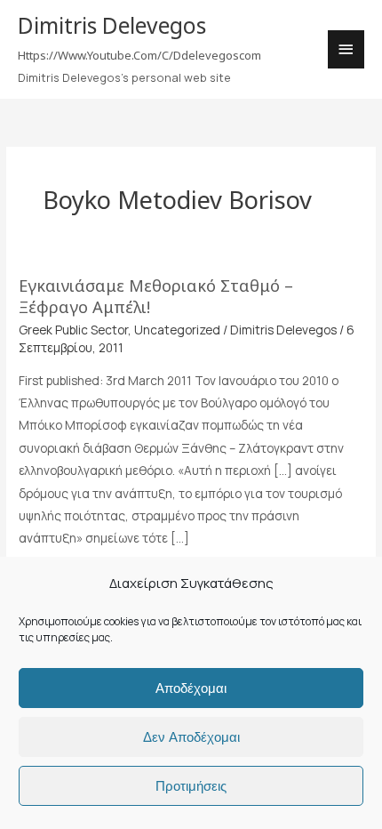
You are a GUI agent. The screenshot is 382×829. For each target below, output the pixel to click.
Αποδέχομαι (191, 688)
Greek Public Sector (73, 329)
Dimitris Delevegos (112, 25)
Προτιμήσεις (191, 786)
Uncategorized (177, 329)
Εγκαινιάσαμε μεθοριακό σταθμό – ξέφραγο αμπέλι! (156, 296)
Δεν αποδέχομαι (191, 737)
